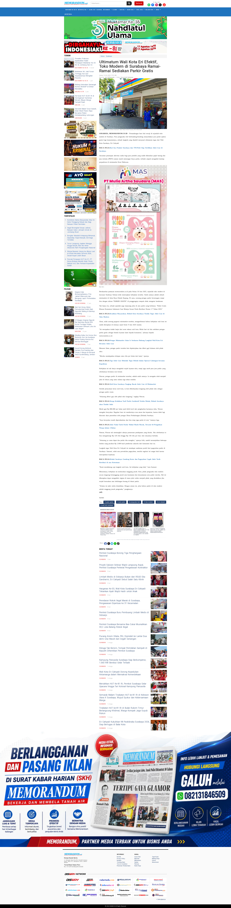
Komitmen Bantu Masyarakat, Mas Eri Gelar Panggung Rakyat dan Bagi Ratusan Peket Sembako (80, 222)
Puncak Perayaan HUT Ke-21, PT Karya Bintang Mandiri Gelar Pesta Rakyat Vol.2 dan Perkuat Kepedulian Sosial (79, 262)
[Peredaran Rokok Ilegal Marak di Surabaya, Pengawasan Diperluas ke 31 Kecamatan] (159, 604)
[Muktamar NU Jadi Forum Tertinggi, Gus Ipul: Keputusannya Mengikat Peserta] (69, 75)
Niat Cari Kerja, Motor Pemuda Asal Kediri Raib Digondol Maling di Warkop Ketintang (85, 310)
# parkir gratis (109, 502)
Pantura (122, 9)
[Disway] (72, 880)
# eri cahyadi (161, 502)
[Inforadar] (107, 885)
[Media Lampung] (124, 880)
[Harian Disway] (89, 880)
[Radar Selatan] (158, 895)
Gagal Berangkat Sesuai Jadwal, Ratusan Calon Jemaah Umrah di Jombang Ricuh (78, 230)
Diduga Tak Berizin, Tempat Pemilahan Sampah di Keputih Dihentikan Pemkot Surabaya (123, 649)
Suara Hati (92, 9)
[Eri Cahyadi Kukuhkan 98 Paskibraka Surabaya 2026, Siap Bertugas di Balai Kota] (159, 725)
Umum (157, 9)
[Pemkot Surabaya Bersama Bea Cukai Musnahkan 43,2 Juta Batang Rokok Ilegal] (159, 627)
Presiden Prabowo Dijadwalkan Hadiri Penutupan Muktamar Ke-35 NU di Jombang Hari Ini (85, 61)
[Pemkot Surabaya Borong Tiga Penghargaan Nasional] (159, 556)
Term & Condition (122, 864)
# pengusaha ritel (134, 502)
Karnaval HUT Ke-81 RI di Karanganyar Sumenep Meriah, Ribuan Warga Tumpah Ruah (84, 99)
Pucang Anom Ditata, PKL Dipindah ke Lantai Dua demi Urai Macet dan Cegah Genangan (123, 637)
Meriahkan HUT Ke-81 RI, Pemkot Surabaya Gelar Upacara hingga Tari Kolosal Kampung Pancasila (122, 685)
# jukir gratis (121, 502)
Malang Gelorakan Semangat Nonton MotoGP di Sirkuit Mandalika (85, 86)
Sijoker (114, 9)
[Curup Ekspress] (158, 890)
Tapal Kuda (139, 9)
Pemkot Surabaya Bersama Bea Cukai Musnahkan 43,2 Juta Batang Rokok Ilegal (123, 626)
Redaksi (119, 860)
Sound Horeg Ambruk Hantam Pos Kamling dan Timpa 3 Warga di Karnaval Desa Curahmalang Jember (85, 351)
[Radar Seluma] (124, 895)
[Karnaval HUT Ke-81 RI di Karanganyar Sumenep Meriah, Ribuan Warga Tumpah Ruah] (69, 100)
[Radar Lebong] (107, 895)
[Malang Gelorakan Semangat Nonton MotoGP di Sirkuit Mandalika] (69, 89)
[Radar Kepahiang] (141, 890)
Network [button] (139, 3)
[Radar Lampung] (124, 885)
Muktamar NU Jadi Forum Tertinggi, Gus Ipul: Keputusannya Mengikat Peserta (84, 74)
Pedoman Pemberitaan (123, 866)
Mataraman (106, 9)
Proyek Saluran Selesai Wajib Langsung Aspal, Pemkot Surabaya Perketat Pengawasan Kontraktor (123, 566)
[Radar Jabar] (124, 890)
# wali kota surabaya (107, 505)
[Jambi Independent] (72, 885)
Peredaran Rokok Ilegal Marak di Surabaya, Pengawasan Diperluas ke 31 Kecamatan (119, 602)
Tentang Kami (121, 862)
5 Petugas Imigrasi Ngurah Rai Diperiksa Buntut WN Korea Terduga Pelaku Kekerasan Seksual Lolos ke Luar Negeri (85, 324)
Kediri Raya (130, 9)
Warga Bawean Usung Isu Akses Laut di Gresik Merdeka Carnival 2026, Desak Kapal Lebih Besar (80, 253)
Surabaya (109, 56)
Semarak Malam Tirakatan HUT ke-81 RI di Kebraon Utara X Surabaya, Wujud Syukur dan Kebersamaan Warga (124, 697)
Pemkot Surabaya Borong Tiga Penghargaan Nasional (120, 554)
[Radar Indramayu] (141, 880)
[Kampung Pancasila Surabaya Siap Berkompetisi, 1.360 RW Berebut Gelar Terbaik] (159, 663)
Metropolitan (82, 9)
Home (102, 56)
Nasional (99, 9)
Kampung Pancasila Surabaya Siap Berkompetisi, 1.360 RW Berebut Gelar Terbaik (122, 661)
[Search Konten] (129, 3)
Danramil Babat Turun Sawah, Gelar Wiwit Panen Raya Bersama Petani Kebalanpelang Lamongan (85, 112)
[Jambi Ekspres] (89, 885)
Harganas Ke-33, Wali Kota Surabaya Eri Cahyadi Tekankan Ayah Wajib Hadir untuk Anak (122, 590)
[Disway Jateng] (141, 885)
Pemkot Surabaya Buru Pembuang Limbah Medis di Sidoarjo (124, 614)
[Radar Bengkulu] (89, 895)
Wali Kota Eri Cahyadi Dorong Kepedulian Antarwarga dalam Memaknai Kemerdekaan (120, 673)
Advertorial (68, 14)
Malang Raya (149, 9)
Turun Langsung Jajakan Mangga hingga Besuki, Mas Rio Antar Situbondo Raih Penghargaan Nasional (80, 246)
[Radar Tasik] (107, 880)
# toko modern (148, 502)
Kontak (119, 857)
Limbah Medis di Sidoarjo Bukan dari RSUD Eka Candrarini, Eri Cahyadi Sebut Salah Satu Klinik (122, 578)
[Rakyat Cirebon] (158, 880)
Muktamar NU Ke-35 (71, 9)
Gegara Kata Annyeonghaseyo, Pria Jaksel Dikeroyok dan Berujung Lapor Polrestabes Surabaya (85, 296)
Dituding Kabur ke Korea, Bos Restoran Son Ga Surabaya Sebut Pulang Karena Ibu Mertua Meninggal (86, 338)
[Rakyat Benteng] (141, 895)
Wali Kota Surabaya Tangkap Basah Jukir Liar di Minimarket (133, 384)
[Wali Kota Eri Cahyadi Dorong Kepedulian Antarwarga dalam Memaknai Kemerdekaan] (159, 675)
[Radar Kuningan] (72, 890)
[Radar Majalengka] (89, 890)
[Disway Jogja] (107, 890)
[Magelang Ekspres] (158, 885)
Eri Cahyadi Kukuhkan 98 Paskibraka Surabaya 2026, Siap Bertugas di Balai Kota (124, 723)
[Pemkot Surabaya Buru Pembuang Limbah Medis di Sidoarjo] (159, 616)
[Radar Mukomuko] (72, 895)
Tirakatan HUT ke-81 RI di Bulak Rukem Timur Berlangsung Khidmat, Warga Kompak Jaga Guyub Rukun (123, 710)
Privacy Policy (121, 859)
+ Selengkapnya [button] (161, 899)
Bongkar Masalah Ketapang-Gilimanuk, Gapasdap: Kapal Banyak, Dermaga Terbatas (80, 238)
